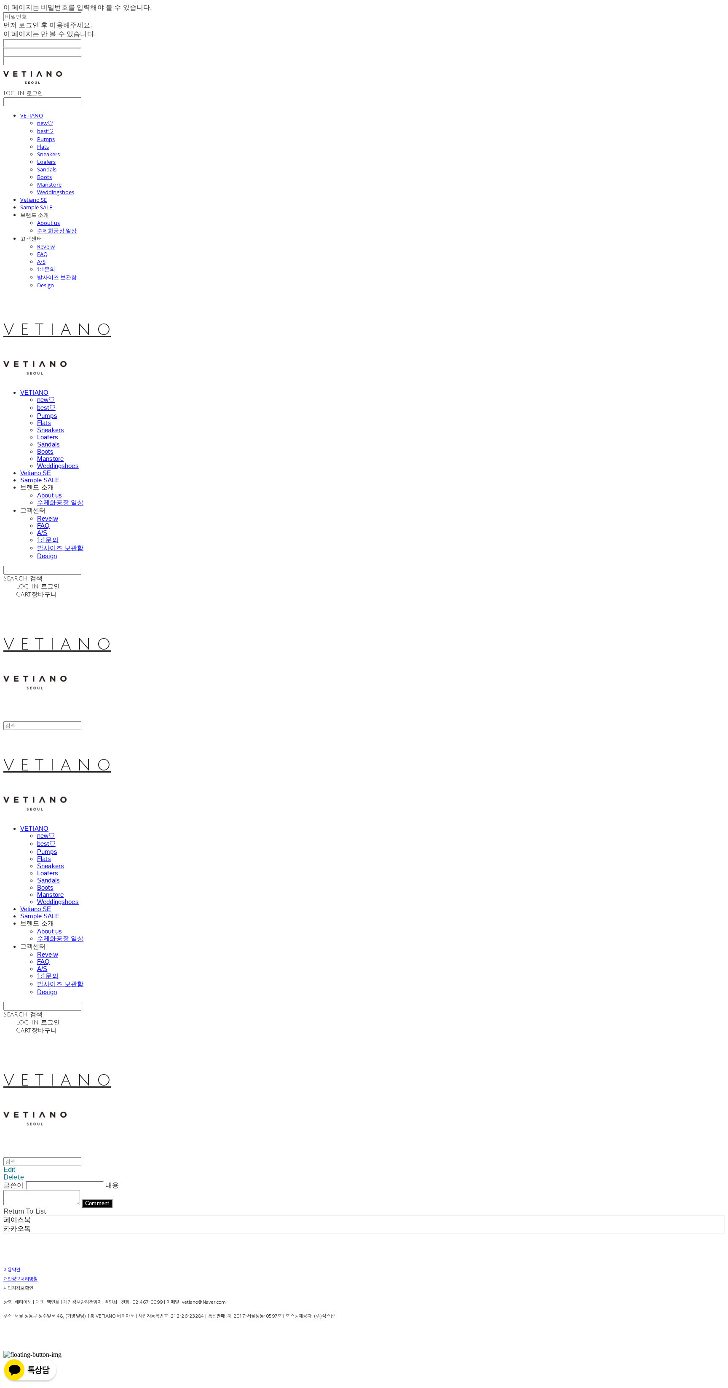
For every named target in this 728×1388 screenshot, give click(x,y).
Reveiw (46, 246)
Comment (97, 1203)
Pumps (46, 139)
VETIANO (31, 115)
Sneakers (48, 154)
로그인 (29, 25)
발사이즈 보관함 (57, 277)
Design (45, 285)
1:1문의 (46, 269)
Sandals (46, 169)
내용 (112, 1185)
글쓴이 (13, 1185)
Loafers (46, 162)
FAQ (42, 254)
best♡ (45, 131)
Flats (43, 146)
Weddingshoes (55, 192)
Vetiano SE (33, 199)
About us (48, 223)
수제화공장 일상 (57, 230)
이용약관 (11, 1270)
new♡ (45, 123)
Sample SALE (36, 207)
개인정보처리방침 (20, 1279)
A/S (41, 261)
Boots (44, 177)
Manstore (49, 184)
